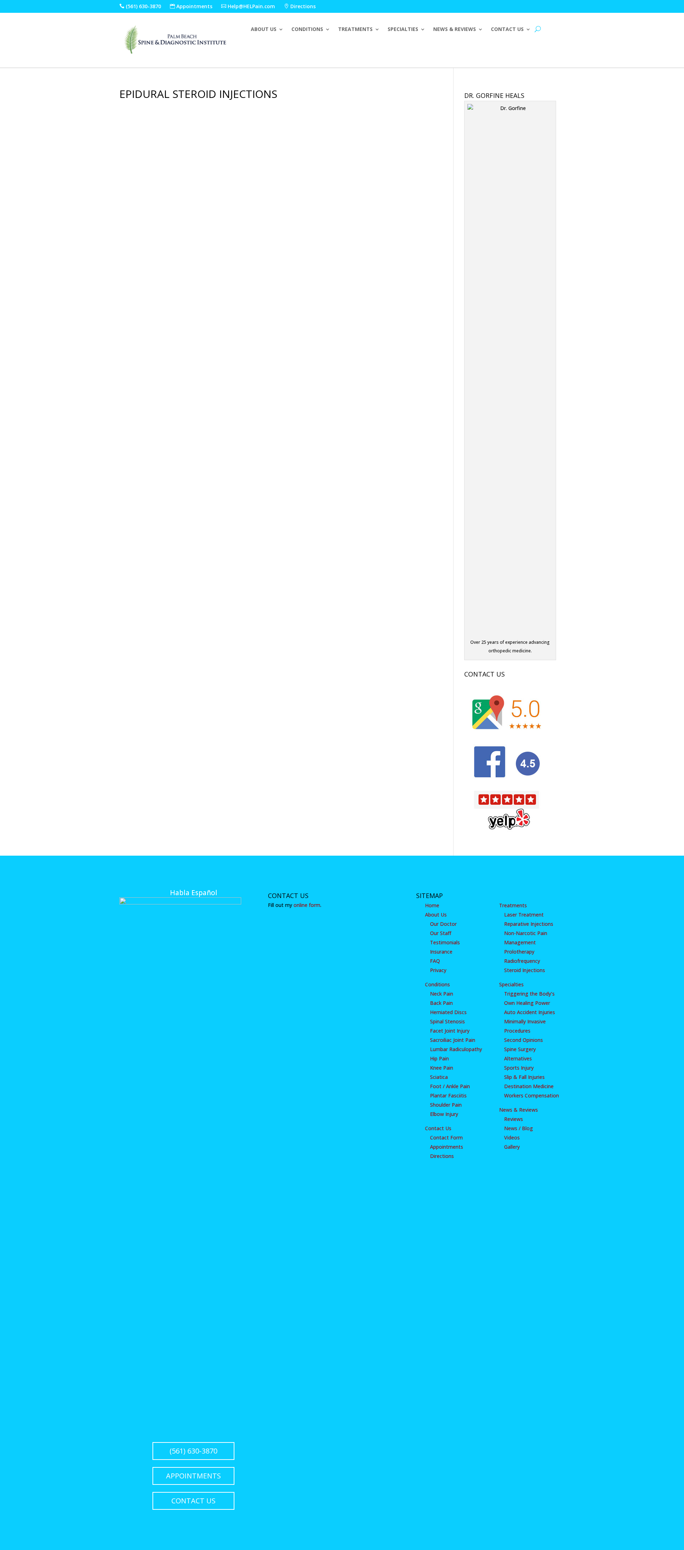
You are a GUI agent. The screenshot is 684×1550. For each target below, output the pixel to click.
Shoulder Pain (446, 1104)
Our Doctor (443, 923)
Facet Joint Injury (450, 1030)
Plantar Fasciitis (448, 1095)
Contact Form (446, 1137)
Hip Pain (439, 1058)
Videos (512, 1137)
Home (432, 905)
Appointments (191, 6)
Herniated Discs (448, 1012)
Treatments (355, 29)
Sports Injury (519, 1067)
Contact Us (507, 29)
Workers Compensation (531, 1095)
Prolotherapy (519, 951)
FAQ (435, 960)
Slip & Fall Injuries (524, 1077)
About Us (263, 29)
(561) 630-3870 (140, 6)
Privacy (438, 970)
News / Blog (518, 1128)
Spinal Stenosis (447, 1021)
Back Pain (441, 1003)
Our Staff (440, 933)
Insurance (441, 951)
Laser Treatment (524, 914)
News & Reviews (454, 29)
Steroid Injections (524, 970)
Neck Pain (441, 993)
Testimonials (445, 942)
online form (307, 905)
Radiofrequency (522, 960)
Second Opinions (523, 1040)
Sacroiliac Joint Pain (452, 1040)
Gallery (512, 1146)
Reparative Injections (528, 923)
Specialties (403, 29)
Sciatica (439, 1077)
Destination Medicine (529, 1086)
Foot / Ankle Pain (450, 1086)
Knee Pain (441, 1067)
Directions (300, 6)
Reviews (513, 1119)
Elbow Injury (444, 1114)
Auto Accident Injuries (529, 1012)
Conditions (307, 29)
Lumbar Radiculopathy (456, 1049)
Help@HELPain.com (248, 6)
